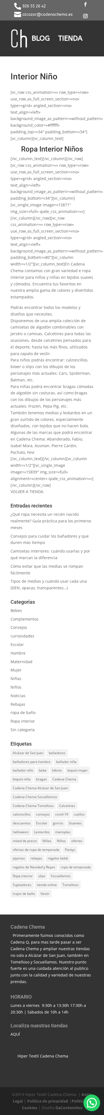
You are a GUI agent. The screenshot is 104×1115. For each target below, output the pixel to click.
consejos (43, 814)
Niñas (16, 678)
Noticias (18, 695)
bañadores (57, 753)
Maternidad (21, 661)
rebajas (36, 858)
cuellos (79, 814)
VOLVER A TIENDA (27, 491)
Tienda (70, 38)
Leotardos (42, 832)
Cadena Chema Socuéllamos (35, 796)
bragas (41, 779)
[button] (91, 1103)
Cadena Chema (64, 779)
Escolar (17, 644)
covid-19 (61, 814)
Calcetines (67, 805)
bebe (43, 770)
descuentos (22, 823)
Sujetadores (22, 884)
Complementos (25, 619)
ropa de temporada (76, 867)
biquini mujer (77, 770)
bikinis (57, 770)
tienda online (47, 884)
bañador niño (23, 770)
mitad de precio (25, 840)
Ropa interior (23, 721)
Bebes (16, 610)
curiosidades (22, 636)
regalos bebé (58, 858)
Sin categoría (23, 729)
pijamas (19, 858)
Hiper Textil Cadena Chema (42, 1056)
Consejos (19, 627)
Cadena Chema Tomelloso (33, 805)
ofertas (76, 840)
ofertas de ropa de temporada (36, 849)
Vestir (44, 893)
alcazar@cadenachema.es (47, 14)
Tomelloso (70, 884)
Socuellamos (60, 876)
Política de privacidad (47, 1101)
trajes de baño (24, 893)
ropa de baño (23, 712)
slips (41, 876)
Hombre (18, 653)
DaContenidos (68, 1107)
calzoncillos (22, 814)
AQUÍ (15, 1034)
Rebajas (18, 704)
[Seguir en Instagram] (85, 16)
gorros (58, 823)
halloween (21, 832)
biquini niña (22, 779)
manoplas (62, 832)
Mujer (16, 670)
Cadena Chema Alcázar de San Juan (40, 788)
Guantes (75, 823)
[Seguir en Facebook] (85, 4)
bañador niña (66, 761)
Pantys (70, 849)
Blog (41, 38)
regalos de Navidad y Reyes (34, 867)
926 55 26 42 (34, 6)
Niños (16, 687)
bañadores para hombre (31, 761)
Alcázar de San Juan (28, 753)
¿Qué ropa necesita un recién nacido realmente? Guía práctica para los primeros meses (51, 521)
